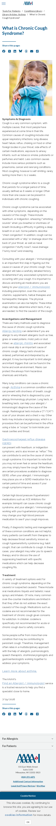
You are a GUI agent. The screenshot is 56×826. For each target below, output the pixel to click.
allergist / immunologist (34, 286)
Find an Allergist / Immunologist (23, 683)
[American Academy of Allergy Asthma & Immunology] (28, 4)
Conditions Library (33, 11)
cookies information (18, 814)
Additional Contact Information (28, 781)
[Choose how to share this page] (37, 51)
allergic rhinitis (23, 343)
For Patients (9, 746)
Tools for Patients (11, 11)
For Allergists (10, 738)
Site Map (41, 786)
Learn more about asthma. (19, 671)
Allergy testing (12, 331)
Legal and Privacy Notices (23, 786)
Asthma (15, 387)
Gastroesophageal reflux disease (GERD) (23, 441)
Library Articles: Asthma (14, 14)
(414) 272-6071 (28, 777)
